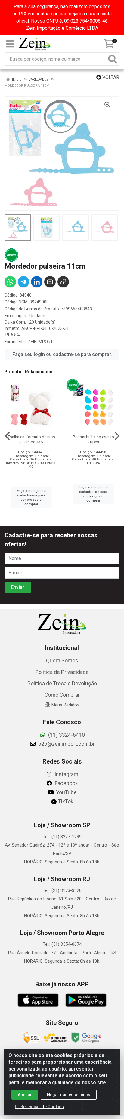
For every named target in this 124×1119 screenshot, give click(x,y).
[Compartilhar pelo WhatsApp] (10, 281)
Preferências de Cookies (39, 1106)
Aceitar (25, 1094)
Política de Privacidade (62, 672)
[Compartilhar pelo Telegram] (23, 281)
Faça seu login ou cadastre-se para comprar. (62, 354)
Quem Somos (62, 661)
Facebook (66, 783)
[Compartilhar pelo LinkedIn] (36, 281)
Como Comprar (62, 695)
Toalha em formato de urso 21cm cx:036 (31, 439)
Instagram (65, 774)
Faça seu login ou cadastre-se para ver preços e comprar (31, 497)
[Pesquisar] (112, 59)
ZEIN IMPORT (40, 341)
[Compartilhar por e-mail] (50, 281)
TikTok (65, 801)
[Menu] (10, 43)
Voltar (110, 77)
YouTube (66, 792)
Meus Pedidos (64, 705)
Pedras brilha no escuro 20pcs (93, 439)
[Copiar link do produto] (63, 281)
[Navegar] (7, 436)
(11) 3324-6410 (66, 735)
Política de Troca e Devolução (62, 684)
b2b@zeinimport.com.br (66, 744)
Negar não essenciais (68, 1094)
